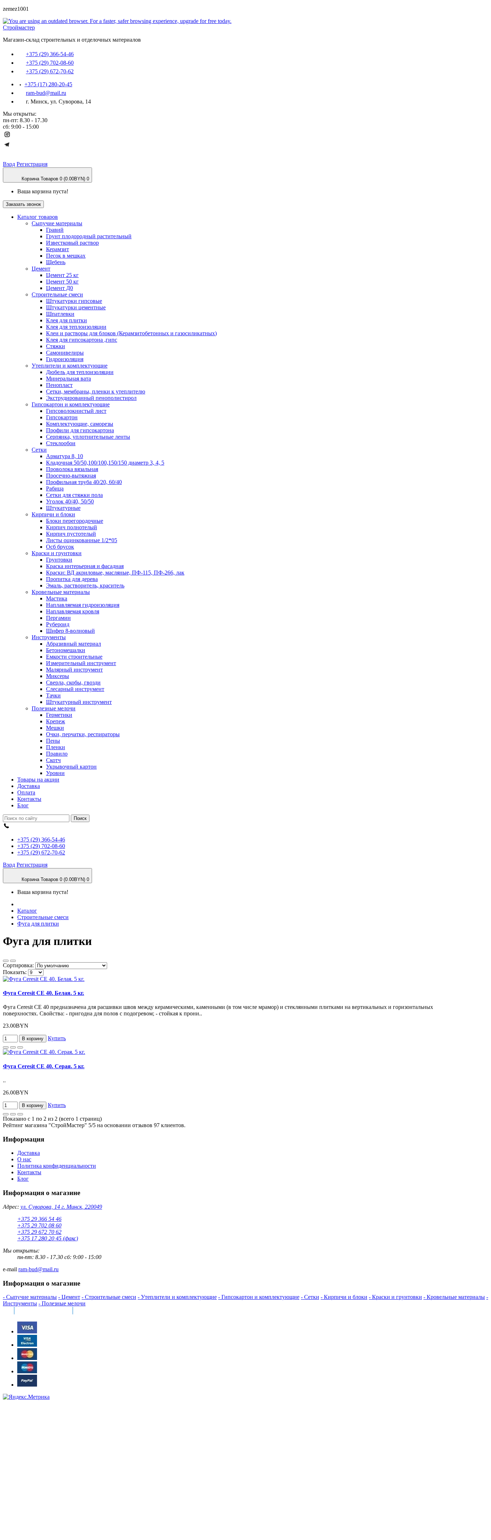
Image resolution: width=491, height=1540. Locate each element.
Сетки (39, 450)
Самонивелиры (65, 353)
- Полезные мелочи (62, 1303)
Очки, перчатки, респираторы (83, 734)
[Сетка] (6, 961)
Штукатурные (63, 508)
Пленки (55, 747)
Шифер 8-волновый (70, 631)
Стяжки (55, 346)
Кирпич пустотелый (71, 534)
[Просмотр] (20, 1047)
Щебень (55, 262)
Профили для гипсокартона (80, 430)
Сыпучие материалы (57, 223)
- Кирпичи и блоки (344, 1297)
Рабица (55, 488)
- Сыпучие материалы (30, 1297)
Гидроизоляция (64, 359)
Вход (9, 164)
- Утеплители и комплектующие (177, 1297)
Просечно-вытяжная (71, 475)
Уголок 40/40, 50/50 (70, 501)
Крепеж (55, 721)
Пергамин (58, 618)
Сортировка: (19, 965)
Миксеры (57, 676)
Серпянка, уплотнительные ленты (88, 437)
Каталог (27, 911)
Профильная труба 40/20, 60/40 (84, 482)
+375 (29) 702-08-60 (50, 63)
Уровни (55, 773)
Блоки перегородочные (74, 521)
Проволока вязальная (72, 469)
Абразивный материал (73, 644)
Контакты (29, 1172)
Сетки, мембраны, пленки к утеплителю (95, 391)
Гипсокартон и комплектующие (71, 404)
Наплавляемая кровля (72, 611)
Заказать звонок (23, 204)
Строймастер (19, 27)
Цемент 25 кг (62, 275)
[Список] (13, 961)
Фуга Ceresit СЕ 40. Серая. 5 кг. (43, 1066)
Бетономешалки (65, 650)
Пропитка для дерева (72, 579)
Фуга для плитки (38, 924)
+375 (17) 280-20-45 (48, 84)
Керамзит (57, 249)
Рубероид (57, 624)
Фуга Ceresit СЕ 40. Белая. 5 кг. (43, 993)
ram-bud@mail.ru (46, 93)
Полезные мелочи (53, 708)
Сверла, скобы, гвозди (73, 682)
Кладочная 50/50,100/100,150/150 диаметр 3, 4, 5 (105, 463)
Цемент (41, 269)
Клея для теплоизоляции (76, 327)
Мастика (56, 598)
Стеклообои (60, 443)
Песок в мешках (66, 256)
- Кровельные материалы (454, 1297)
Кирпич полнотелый (71, 527)
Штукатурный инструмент (79, 702)
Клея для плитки (66, 320)
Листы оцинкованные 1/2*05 (81, 540)
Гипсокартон (62, 417)
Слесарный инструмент (75, 689)
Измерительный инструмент (81, 663)
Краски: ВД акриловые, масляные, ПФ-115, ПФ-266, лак (115, 573)
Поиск (80, 818)
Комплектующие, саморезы (79, 424)
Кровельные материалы (61, 592)
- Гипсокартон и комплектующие (258, 1297)
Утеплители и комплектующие (69, 366)
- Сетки (310, 1297)
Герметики (59, 715)
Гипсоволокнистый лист (76, 411)
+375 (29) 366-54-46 (50, 54)
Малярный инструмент (74, 670)
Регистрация (32, 164)
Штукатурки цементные (76, 307)
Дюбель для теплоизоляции (80, 372)
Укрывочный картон (71, 767)
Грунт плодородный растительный (89, 236)
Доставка (28, 1153)
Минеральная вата (68, 378)
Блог (23, 1179)
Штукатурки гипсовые (74, 301)
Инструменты (49, 637)
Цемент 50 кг (62, 281)
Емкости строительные (74, 657)
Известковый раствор (72, 243)
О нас (24, 1159)
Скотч (53, 760)
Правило (57, 754)
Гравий (55, 230)
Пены (53, 741)
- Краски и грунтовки (395, 1297)
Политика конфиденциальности (56, 1166)
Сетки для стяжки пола (74, 495)
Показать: (15, 972)
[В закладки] (6, 1047)
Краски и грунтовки (57, 553)
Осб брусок (60, 547)
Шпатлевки (60, 314)
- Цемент (69, 1297)
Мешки (55, 728)
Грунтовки (59, 560)
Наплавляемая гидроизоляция (82, 605)
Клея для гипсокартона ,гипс (81, 340)
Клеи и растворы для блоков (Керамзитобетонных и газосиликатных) (131, 333)
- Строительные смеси (109, 1297)
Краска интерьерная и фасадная (85, 566)
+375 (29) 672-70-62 (50, 71)
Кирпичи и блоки (53, 514)
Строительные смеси (57, 294)
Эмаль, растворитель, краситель (85, 585)
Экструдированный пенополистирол (91, 398)
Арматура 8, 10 (64, 456)
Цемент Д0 (59, 288)
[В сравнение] (13, 1047)
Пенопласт (59, 385)
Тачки (53, 695)
